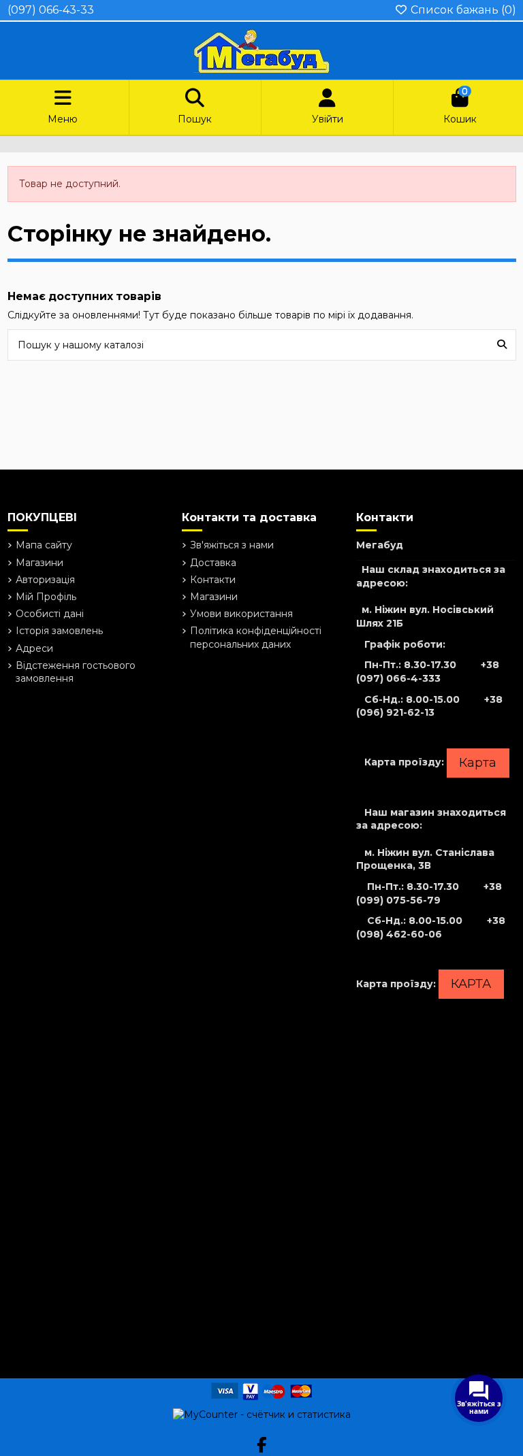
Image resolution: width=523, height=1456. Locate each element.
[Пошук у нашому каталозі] (502, 344)
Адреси (34, 648)
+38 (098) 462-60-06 (430, 927)
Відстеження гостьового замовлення (76, 672)
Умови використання (241, 614)
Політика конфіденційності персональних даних (255, 637)
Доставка (213, 563)
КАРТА (471, 983)
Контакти (213, 580)
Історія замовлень (59, 631)
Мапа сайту (44, 545)
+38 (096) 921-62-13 (429, 706)
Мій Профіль (46, 597)
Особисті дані (50, 614)
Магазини (39, 563)
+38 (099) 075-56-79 (429, 893)
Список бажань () (462, 9)
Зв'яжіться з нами (232, 545)
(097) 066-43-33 (50, 9)
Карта (477, 762)
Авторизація (45, 580)
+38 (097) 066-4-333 (427, 671)
